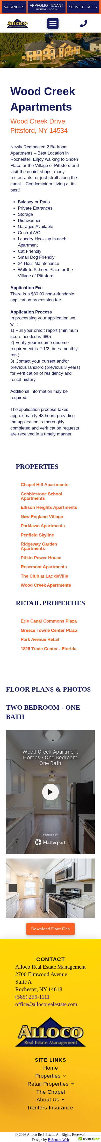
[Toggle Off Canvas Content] (53, 23)
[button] (13, 888)
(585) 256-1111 (32, 997)
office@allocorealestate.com (46, 1004)
